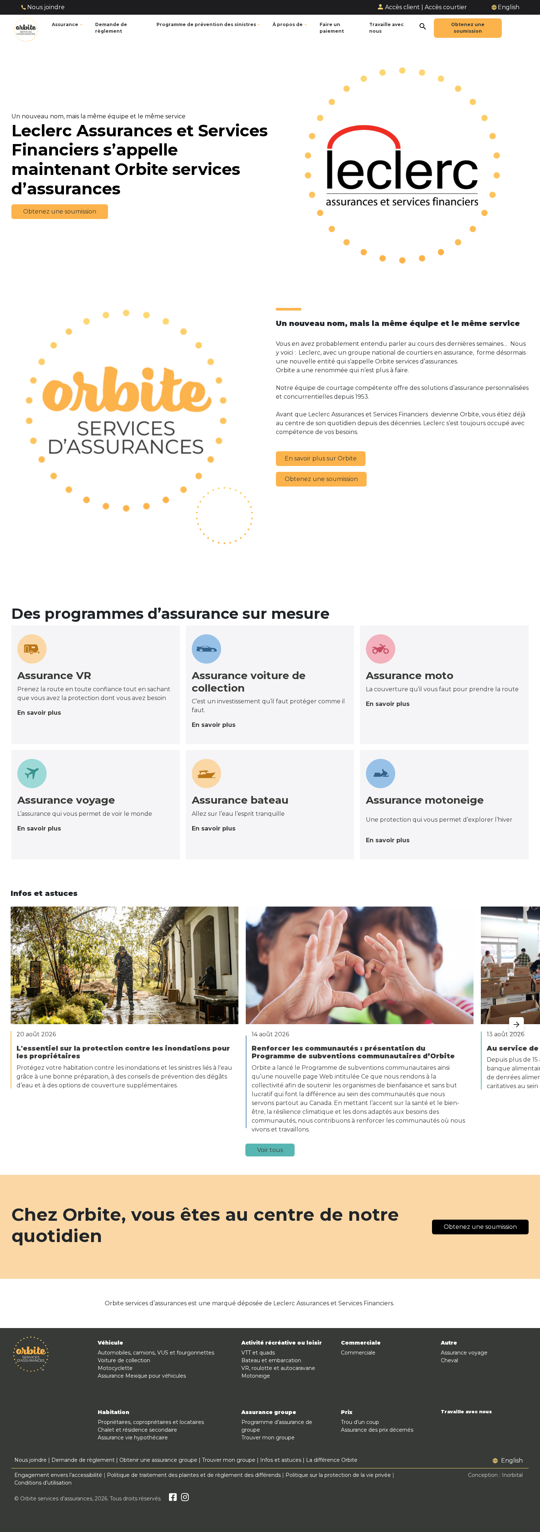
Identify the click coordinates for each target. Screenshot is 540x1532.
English (508, 7)
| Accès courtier (444, 7)
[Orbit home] (26, 28)
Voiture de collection (124, 1360)
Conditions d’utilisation (43, 1482)
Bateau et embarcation (271, 1360)
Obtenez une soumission (321, 479)
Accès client (402, 7)
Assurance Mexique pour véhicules (142, 1376)
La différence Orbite (331, 1460)
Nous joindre (46, 7)
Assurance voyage (464, 1352)
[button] (209, 24)
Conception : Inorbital (495, 1475)
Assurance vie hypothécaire (133, 1437)
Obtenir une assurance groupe (158, 1460)
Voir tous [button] (270, 1150)
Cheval (449, 1360)
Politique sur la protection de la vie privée (338, 1475)
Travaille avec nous (466, 1411)
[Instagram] (185, 1498)
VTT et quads (258, 1352)
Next (509, 1020)
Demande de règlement (83, 1460)
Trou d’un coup (360, 1422)
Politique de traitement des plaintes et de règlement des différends (194, 1475)
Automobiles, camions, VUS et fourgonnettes (156, 1352)
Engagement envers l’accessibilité (58, 1475)
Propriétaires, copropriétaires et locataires (151, 1422)
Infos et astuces (280, 1460)
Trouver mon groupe (268, 1437)
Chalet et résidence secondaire (137, 1430)
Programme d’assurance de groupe (276, 1426)
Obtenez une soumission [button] (59, 211)
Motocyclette (115, 1368)
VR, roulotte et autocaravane (278, 1368)
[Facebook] (173, 1498)
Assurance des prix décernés (377, 1430)
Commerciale (358, 1352)
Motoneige (255, 1376)
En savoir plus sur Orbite (321, 458)
